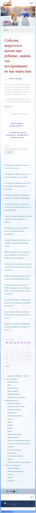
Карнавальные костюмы (16, 406)
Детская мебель (12, 388)
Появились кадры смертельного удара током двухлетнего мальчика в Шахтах (18, 219)
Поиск (7, 146)
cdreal (27, 114)
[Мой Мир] (12, 491)
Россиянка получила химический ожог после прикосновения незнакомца (16, 231)
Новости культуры (15, 78)
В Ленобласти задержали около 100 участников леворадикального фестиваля (17, 186)
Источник (8, 106)
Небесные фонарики (14, 416)
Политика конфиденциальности (18, 440)
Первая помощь (13, 437)
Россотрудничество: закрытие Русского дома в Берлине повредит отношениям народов (18, 207)
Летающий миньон (14, 409)
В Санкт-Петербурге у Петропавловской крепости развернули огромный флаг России (18, 303)
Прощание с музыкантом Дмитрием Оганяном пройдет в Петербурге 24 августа (17, 327)
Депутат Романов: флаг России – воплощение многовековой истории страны (18, 243)
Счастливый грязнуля (15, 456)
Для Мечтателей (13, 394)
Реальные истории (14, 450)
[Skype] (16, 491)
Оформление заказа (14, 434)
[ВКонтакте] (7, 491)
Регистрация (11, 453)
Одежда (10, 425)
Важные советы (13, 382)
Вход (9, 385)
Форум (9, 477)
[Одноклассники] (10, 491)
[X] (14, 491)
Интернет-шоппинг (14, 403)
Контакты (10, 480)
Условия (10, 474)
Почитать (10, 447)
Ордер (9, 431)
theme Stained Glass (27, 509)
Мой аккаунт (12, 413)
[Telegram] (19, 491)
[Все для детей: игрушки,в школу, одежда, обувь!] (7, 3)
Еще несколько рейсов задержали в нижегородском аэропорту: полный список (17, 315)
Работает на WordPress (14, 509)
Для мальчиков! (13, 391)
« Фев (7, 366)
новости (10, 419)
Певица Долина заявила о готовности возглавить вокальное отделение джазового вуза (18, 267)
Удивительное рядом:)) (15, 471)
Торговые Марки (13, 468)
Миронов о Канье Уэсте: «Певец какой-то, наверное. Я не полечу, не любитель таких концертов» (18, 255)
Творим (10, 459)
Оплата (10, 428)
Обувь (9, 422)
